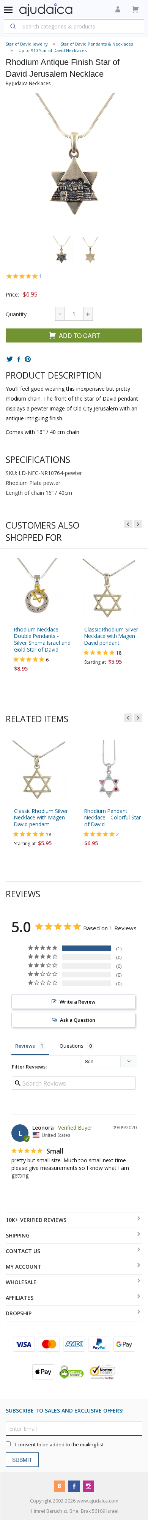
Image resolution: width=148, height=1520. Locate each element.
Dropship (18, 1313)
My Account (23, 1266)
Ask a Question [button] (77, 1019)
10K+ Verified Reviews (36, 1219)
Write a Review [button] (78, 1001)
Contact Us (23, 1251)
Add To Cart (79, 335)
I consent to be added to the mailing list (59, 1444)
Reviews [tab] (25, 1045)
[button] (61, 251)
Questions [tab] (71, 1045)
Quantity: (17, 314)
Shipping (18, 1235)
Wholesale (21, 1282)
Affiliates (19, 1297)
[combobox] (74, 26)
